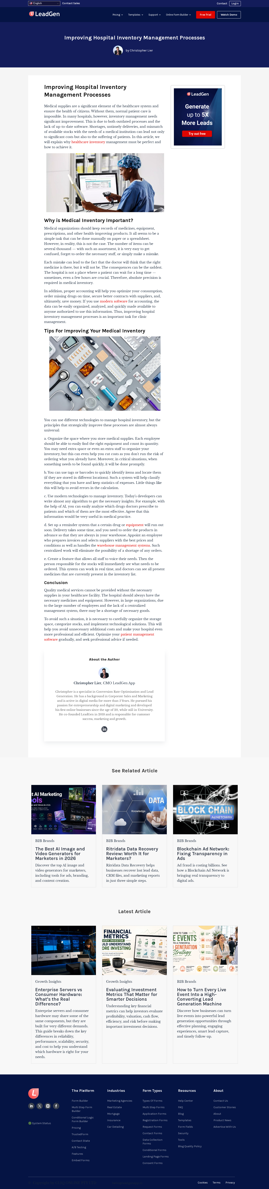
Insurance (113, 1120)
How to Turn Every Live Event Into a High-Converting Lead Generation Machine (201, 997)
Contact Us (220, 1100)
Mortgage (113, 1113)
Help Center (185, 1100)
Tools (181, 1139)
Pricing (116, 14)
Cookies (203, 1182)
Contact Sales (71, 3)
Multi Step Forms (154, 1107)
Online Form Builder (177, 14)
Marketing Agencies (119, 1100)
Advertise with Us (224, 1126)
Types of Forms (152, 1100)
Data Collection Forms (152, 1141)
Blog (181, 1113)
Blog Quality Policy (190, 1146)
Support (153, 14)
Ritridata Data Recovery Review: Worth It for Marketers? (132, 853)
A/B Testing (79, 1147)
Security (183, 1133)
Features (77, 1153)
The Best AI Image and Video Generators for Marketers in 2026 (60, 853)
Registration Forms (155, 1120)
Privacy (230, 1182)
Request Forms (152, 1126)
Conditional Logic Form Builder (83, 1119)
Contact (222, 3)
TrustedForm (80, 1134)
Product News (222, 1120)
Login (235, 3)
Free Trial (205, 14)
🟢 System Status (39, 1123)
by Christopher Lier (139, 50)
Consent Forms (153, 1163)
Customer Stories (224, 1107)
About (217, 1113)
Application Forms (154, 1113)
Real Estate (114, 1107)
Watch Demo (229, 14)
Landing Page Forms (156, 1156)
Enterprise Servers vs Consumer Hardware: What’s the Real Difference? (58, 997)
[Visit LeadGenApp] (44, 14)
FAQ (180, 1107)
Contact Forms (152, 1133)
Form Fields (185, 1126)
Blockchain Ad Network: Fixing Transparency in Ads (203, 853)
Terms (217, 1182)
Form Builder (80, 1100)
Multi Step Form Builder (82, 1109)
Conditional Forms (154, 1150)
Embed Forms (81, 1160)
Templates (134, 14)
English (37, 3)
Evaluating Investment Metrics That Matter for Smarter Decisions (131, 994)
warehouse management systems (123, 545)
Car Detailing (115, 1126)
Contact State (81, 1140)
